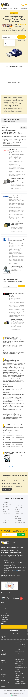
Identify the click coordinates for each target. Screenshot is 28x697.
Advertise (25, 1)
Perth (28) (13, 132)
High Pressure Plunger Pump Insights (11, 145)
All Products (5, 127)
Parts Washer (19, 142)
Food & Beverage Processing (6, 664)
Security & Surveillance (19, 659)
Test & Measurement (19, 661)
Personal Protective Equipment (21, 657)
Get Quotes (21, 37)
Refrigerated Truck (19, 508)
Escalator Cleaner (6, 140)
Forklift (4, 519)
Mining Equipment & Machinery (21, 649)
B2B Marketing (4, 613)
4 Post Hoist (5, 502)
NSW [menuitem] (6, 41)
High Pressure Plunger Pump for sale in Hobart (13, 446)
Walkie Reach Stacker (20, 522)
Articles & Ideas (4, 608)
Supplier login (14, 630)
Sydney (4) (20, 132)
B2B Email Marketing (5, 615)
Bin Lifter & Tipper (7, 504)
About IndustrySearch (5, 611)
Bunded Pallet (16, 136)
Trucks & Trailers (18, 665)
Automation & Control (5, 641)
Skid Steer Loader (19, 513)
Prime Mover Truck (19, 506)
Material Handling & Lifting (20, 644)
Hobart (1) (11, 135)
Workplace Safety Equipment (21, 683)
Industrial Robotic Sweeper (8, 142)
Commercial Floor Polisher (15, 138)
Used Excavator (18, 518)
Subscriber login (14, 634)
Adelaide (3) (5, 133)
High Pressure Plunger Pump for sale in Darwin (13, 444)
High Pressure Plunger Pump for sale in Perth (12, 432)
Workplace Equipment (19, 681)
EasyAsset (15, 570)
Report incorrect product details (16, 466)
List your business (14, 627)
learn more (7, 489)
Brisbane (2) (20, 133)
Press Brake (18, 504)
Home (2, 606)
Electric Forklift (6, 513)
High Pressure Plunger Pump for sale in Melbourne (13, 439)
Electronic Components (5, 662)
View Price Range (21, 40)
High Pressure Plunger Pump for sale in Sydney (13, 435)
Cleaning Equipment (7, 129)
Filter (24, 127)
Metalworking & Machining (20, 647)
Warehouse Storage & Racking (21, 667)
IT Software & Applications (6, 682)
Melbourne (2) (12, 133)
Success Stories (4, 621)
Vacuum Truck (18, 520)
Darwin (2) (4, 135)
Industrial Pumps (4, 676)
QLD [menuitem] (6, 46)
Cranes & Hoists (4, 656)
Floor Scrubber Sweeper (17, 140)
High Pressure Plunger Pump (9, 130)
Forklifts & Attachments (5, 667)
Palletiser (17, 502)
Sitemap (2, 623)
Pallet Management (19, 655)
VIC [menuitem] (5, 43)
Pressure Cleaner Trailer (7, 143)
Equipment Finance (7, 515)
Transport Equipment (19, 663)
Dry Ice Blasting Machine (20, 139)
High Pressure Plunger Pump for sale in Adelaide (13, 437)
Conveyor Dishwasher (7, 139)
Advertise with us (4, 619)
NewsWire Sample (4, 617)
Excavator (5, 517)
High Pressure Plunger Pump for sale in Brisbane (13, 442)
